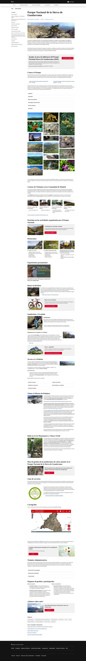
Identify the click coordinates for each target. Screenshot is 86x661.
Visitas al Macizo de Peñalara (16, 31)
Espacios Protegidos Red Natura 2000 (34, 634)
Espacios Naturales (31, 621)
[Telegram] (36, 652)
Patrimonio (53, 621)
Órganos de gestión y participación (16, 44)
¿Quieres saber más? (14, 46)
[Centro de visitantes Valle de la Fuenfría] (32, 206)
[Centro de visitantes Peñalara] (69, 206)
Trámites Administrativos (15, 42)
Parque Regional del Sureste (32, 630)
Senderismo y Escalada (15, 27)
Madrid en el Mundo (60, 648)
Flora (66, 619)
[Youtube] (21, 652)
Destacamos (13, 22)
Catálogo (30, 542)
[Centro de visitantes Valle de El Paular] (57, 206)
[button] (67, 58)
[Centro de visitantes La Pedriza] (45, 205)
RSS (67, 648)
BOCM (12, 648)
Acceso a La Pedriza (14, 29)
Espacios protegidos (39, 621)
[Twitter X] (18, 652)
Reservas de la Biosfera (31, 632)
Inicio (12, 8)
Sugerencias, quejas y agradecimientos (27, 655)
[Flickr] (33, 652)
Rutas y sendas (47, 621)
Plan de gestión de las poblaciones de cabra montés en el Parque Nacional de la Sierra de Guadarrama (18, 36)
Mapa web (18, 655)
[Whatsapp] (27, 652)
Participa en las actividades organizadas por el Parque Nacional (18, 20)
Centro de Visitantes (68, 429)
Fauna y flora (61, 619)
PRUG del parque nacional (61, 410)
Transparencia (45, 648)
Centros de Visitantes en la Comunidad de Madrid (17, 17)
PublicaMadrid (52, 648)
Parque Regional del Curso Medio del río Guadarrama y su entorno (40, 626)
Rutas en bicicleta (14, 25)
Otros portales (43, 655)
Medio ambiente (18, 8)
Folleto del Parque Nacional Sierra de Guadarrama (38, 81)
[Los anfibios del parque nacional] (51, 249)
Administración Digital (36, 648)
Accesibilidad (37, 655)
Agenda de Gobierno (25, 648)
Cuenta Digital (71, 1)
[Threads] (39, 652)
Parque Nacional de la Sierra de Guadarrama (42, 619)
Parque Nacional (54, 619)
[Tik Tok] (30, 652)
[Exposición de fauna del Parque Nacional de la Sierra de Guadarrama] (38, 273)
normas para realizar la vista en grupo (57, 401)
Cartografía (13, 40)
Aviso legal (13, 655)
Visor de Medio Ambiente (56, 507)
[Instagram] (15, 652)
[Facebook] (12, 652)
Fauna (70, 619)
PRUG (66, 417)
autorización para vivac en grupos (51, 411)
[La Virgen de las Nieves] (34, 249)
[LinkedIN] (24, 652)
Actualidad (17, 648)
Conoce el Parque (14, 14)
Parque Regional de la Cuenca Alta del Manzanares (37, 628)
